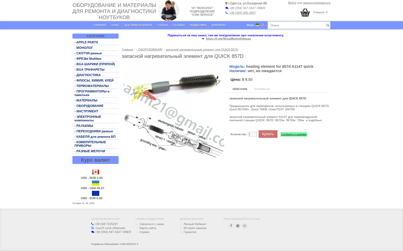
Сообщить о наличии (293, 134)
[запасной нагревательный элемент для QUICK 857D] (174, 160)
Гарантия (190, 232)
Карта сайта (148, 228)
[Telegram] (237, 226)
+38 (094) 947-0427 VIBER (246, 8)
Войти (292, 2)
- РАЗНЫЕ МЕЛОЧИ (90, 151)
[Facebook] (231, 225)
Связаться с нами (152, 224)
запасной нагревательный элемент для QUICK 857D (202, 49)
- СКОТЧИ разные (88, 53)
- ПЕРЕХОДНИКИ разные (94, 131)
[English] (262, 25)
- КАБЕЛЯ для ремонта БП (95, 136)
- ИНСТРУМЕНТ (86, 111)
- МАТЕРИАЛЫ (86, 100)
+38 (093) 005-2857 (242, 12)
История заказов (195, 228)
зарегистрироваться (317, 2)
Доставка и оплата (138, 25)
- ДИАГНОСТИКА (88, 75)
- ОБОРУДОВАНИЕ (89, 106)
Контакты (219, 25)
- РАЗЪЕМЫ (84, 125)
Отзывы (179, 25)
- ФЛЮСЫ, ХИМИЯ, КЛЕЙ (94, 80)
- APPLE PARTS (86, 42)
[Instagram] (244, 226)
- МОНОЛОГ (84, 47)
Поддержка (198, 25)
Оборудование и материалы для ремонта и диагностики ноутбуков (114, 11)
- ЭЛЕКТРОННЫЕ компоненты (88, 118)
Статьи (162, 25)
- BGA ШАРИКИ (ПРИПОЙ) (95, 64)
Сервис (145, 232)
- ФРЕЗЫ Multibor (88, 58)
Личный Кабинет (195, 224)
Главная (99, 25)
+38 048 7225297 (106, 224)
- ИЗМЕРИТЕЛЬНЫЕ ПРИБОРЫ (90, 143)
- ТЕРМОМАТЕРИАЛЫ (92, 86)
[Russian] (257, 25)
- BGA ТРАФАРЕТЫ (90, 69)
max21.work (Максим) (110, 228)
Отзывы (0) (262, 89)
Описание (240, 89)
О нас (115, 25)
